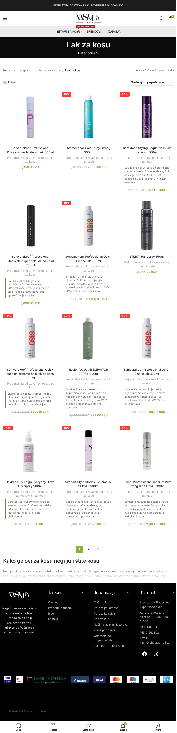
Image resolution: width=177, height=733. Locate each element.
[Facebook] (144, 654)
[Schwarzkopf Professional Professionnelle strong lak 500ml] (30, 117)
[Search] (161, 18)
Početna (9, 70)
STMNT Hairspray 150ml (146, 256)
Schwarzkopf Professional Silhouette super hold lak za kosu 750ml (30, 261)
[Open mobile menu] (5, 18)
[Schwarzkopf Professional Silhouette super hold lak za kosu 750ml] (30, 226)
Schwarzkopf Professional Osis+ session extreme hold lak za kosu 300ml (30, 374)
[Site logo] (88, 18)
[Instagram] (156, 654)
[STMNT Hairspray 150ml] (147, 226)
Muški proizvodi (134, 262)
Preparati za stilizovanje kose (40, 70)
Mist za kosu (36, 495)
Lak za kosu (147, 266)
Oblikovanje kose (157, 262)
